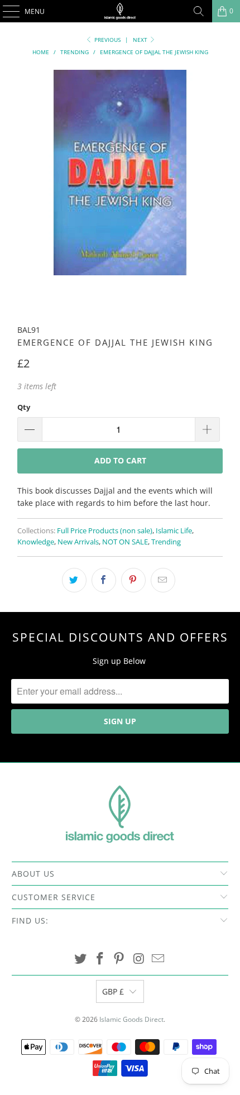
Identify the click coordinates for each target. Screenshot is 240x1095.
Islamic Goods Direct (131, 1019)
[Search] (198, 11)
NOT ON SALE (125, 542)
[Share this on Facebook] (104, 580)
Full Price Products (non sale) (104, 530)
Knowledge (35, 542)
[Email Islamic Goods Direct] (158, 959)
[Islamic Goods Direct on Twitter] (81, 959)
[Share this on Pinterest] (133, 580)
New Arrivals (78, 542)
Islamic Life (174, 530)
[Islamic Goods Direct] (120, 11)
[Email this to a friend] (163, 580)
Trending (166, 542)
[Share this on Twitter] (74, 580)
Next (141, 40)
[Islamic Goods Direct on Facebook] (100, 959)
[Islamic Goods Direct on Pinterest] (119, 959)
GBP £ (113, 991)
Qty (23, 407)
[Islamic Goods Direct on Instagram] (139, 959)
